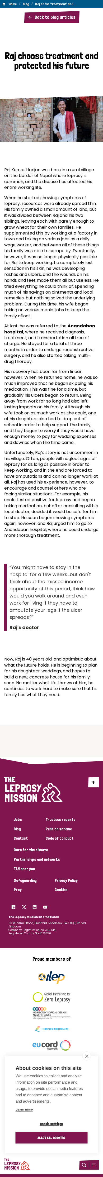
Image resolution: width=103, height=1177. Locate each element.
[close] (86, 1055)
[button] (93, 1164)
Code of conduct (59, 838)
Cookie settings (51, 1124)
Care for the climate (31, 850)
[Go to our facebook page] (13, 905)
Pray (18, 889)
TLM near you (24, 869)
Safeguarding (25, 880)
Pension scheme (59, 829)
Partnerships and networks (37, 859)
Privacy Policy (66, 880)
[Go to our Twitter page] (24, 905)
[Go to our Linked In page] (34, 905)
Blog (26, 4)
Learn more (24, 1109)
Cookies (61, 889)
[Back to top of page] (93, 782)
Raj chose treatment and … (55, 4)
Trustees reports (61, 819)
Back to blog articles (55, 17)
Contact (21, 838)
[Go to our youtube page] (45, 905)
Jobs (18, 819)
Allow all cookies (51, 1138)
